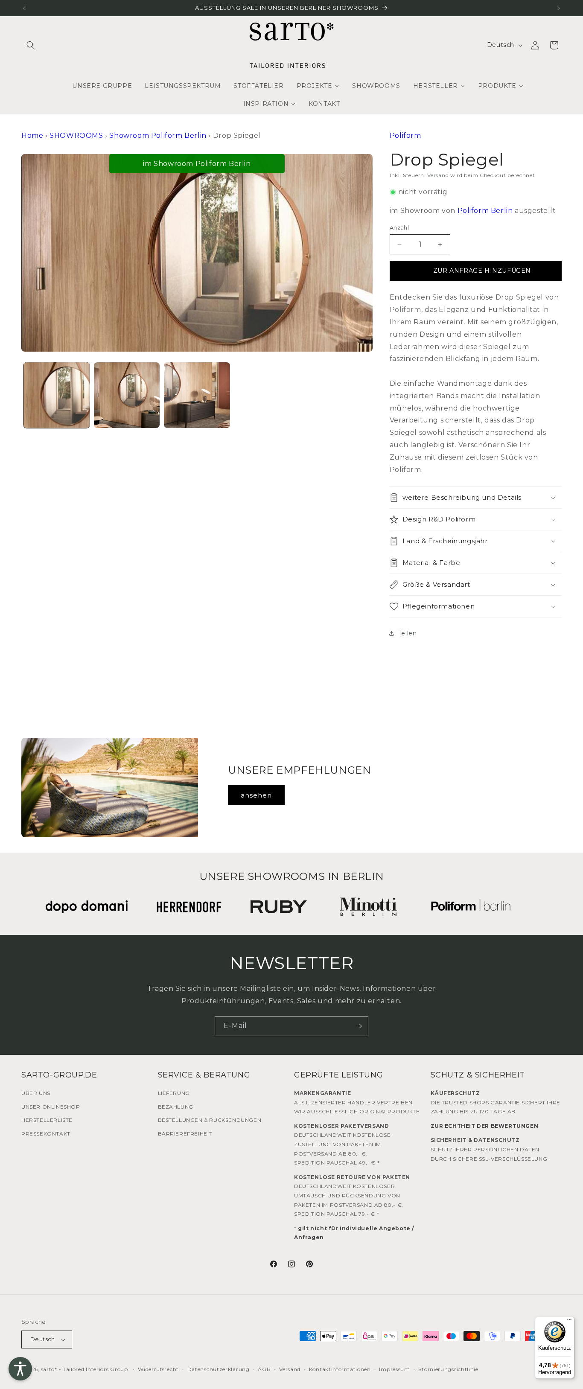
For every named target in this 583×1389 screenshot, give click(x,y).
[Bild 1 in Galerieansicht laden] (56, 395)
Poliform (405, 135)
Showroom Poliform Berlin (157, 135)
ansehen (256, 795)
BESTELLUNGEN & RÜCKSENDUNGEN (210, 1120)
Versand (438, 175)
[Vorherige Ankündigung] (24, 8)
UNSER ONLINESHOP (50, 1107)
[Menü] (569, 1321)
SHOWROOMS (76, 135)
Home (32, 135)
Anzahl (399, 227)
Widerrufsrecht (158, 1369)
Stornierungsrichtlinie (448, 1369)
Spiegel (529, 297)
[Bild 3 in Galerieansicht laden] (197, 395)
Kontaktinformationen (340, 1369)
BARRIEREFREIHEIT (185, 1133)
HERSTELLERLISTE (47, 1120)
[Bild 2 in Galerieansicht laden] (127, 395)
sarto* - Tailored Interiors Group (84, 1369)
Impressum (394, 1369)
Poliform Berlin (485, 211)
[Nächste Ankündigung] (558, 8)
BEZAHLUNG (175, 1107)
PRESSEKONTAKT (45, 1133)
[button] (30, 45)
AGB (264, 1369)
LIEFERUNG (174, 1093)
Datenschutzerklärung (218, 1369)
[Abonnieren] (358, 1026)
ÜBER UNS (35, 1093)
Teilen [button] (407, 633)
